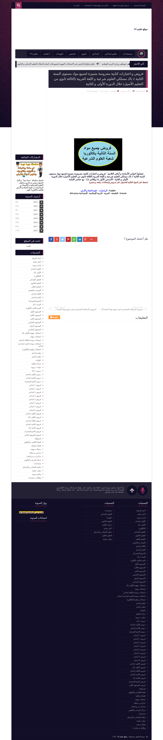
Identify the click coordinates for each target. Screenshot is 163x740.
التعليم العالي (36, 287)
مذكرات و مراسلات (33, 456)
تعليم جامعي (36, 357)
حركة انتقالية (36, 364)
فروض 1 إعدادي (35, 389)
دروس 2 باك (36, 371)
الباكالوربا (37, 276)
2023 (35, 202)
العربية (107, 193)
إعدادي (95, 53)
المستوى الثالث (35, 315)
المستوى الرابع (35, 326)
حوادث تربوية (36, 367)
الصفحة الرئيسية (139, 5)
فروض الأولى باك (34, 417)
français (123, 193)
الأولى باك (37, 272)
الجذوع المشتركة (35, 301)
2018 (35, 222)
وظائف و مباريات (34, 478)
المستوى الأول (35, 312)
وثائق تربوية (36, 474)
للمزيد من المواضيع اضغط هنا (31, 512)
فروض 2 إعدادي (35, 392)
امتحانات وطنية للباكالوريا (31, 349)
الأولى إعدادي (36, 269)
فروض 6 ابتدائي (35, 410)
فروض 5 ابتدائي (35, 406)
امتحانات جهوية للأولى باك (31, 333)
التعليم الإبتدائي (35, 280)
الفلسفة (114, 193)
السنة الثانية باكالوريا (33, 308)
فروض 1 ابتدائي (35, 385)
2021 (35, 210)
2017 (35, 226)
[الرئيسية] (141, 54)
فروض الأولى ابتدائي (33, 414)
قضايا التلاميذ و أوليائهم (32, 442)
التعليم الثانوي (36, 283)
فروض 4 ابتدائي (35, 403)
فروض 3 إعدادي (35, 399)
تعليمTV (34, 53)
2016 (35, 230)
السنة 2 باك (104, 91)
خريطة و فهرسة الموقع (121, 5)
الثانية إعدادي (36, 297)
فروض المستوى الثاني (33, 435)
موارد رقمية (36, 471)
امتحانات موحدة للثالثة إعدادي (30, 340)
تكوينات (59, 53)
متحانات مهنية (36, 449)
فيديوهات (37, 439)
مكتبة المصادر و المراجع (32, 467)
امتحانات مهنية (35, 337)
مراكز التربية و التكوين (32, 460)
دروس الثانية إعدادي (33, 378)
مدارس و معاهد (35, 453)
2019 (35, 218)
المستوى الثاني (35, 319)
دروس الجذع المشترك (33, 382)
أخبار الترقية (36, 258)
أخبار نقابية (37, 262)
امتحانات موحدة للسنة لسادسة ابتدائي (30, 345)
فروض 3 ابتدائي (35, 396)
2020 (35, 214)
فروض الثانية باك (92, 91)
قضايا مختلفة (36, 446)
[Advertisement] (61, 29)
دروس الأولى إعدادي (33, 374)
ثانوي (84, 53)
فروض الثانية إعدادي (33, 424)
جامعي (72, 53)
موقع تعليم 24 (141, 29)
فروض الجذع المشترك (32, 431)
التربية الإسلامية (95, 193)
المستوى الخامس (34, 322)
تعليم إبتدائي (111, 53)
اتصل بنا (77, 5)
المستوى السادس (34, 329)
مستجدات (127, 53)
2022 (35, 206)
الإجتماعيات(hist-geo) (78, 193)
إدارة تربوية (36, 265)
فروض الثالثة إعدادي (33, 421)
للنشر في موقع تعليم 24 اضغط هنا (96, 5)
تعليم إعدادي (36, 353)
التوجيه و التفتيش (34, 290)
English (112, 190)
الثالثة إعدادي (36, 294)
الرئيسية (113, 91)
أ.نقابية (46, 53)
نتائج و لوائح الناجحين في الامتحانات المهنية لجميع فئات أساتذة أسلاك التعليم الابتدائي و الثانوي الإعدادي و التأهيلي (70, 64)
